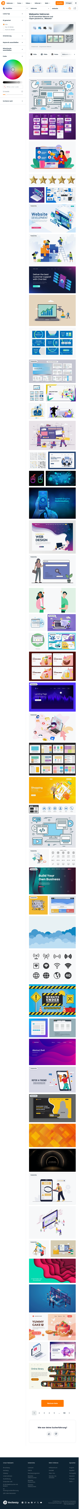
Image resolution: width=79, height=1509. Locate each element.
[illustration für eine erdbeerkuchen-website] (52, 1327)
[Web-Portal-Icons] (52, 759)
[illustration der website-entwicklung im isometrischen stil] (39, 857)
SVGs (35, 54)
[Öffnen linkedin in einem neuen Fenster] (28, 1502)
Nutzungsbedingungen (55, 1503)
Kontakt (51, 1470)
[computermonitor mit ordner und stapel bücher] (63, 1248)
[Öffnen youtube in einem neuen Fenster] (41, 1502)
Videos (28, 3)
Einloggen (69, 3)
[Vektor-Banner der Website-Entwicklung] (52, 218)
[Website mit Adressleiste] (62, 1028)
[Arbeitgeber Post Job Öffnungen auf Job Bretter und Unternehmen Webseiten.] (52, 156)
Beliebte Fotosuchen (31, 1481)
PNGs (45, 54)
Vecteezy (6, 1470)
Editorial (37, 3)
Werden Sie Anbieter (52, 1477)
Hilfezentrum (53, 1468)
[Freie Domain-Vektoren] (63, 857)
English (71, 1468)
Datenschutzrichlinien (69, 1503)
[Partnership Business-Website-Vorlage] (63, 1351)
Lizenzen (31, 1468)
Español (71, 1470)
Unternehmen (7, 1476)
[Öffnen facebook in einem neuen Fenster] (22, 1502)
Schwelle (6, 91)
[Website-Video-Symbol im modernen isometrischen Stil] (38, 1351)
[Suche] (69, 8)
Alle (6, 24)
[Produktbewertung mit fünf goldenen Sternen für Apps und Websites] (52, 180)
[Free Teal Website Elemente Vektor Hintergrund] (52, 95)
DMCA (30, 1470)
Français (72, 1479)
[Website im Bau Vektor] (52, 1000)
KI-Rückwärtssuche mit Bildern (10, 1485)
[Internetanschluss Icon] (52, 966)
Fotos (19, 3)
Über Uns (52, 1473)
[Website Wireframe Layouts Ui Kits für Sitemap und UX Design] (38, 1028)
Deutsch (72, 1476)
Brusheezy (6, 1468)
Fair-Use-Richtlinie (69, 1504)
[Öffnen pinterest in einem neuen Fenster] (32, 1502)
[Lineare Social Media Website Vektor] (52, 831)
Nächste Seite (52, 1403)
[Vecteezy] (3, 3)
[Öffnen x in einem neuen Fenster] (38, 1502)
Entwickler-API (7, 1481)
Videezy (5, 1473)
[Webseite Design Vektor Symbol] (34, 809)
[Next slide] (73, 54)
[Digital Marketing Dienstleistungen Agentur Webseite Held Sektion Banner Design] (52, 1108)
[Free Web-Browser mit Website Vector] (62, 905)
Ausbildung (7, 1479)
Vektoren (10, 3)
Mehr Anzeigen (69, 39)
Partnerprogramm (34, 1473)
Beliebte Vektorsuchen (32, 1477)
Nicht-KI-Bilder (10, 30)
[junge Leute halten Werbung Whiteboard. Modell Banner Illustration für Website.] (52, 600)
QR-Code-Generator (9, 1493)
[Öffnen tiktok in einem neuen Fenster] (35, 1502)
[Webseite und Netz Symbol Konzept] (37, 641)
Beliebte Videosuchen (32, 1485)
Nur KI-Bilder (9, 27)
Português (72, 1473)
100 (64, 1413)
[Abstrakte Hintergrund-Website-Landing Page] (52, 1052)
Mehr (46, 3)
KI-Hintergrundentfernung (11, 1489)
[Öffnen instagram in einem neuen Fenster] (25, 1502)
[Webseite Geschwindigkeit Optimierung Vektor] (36, 195)
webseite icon (67, 54)
